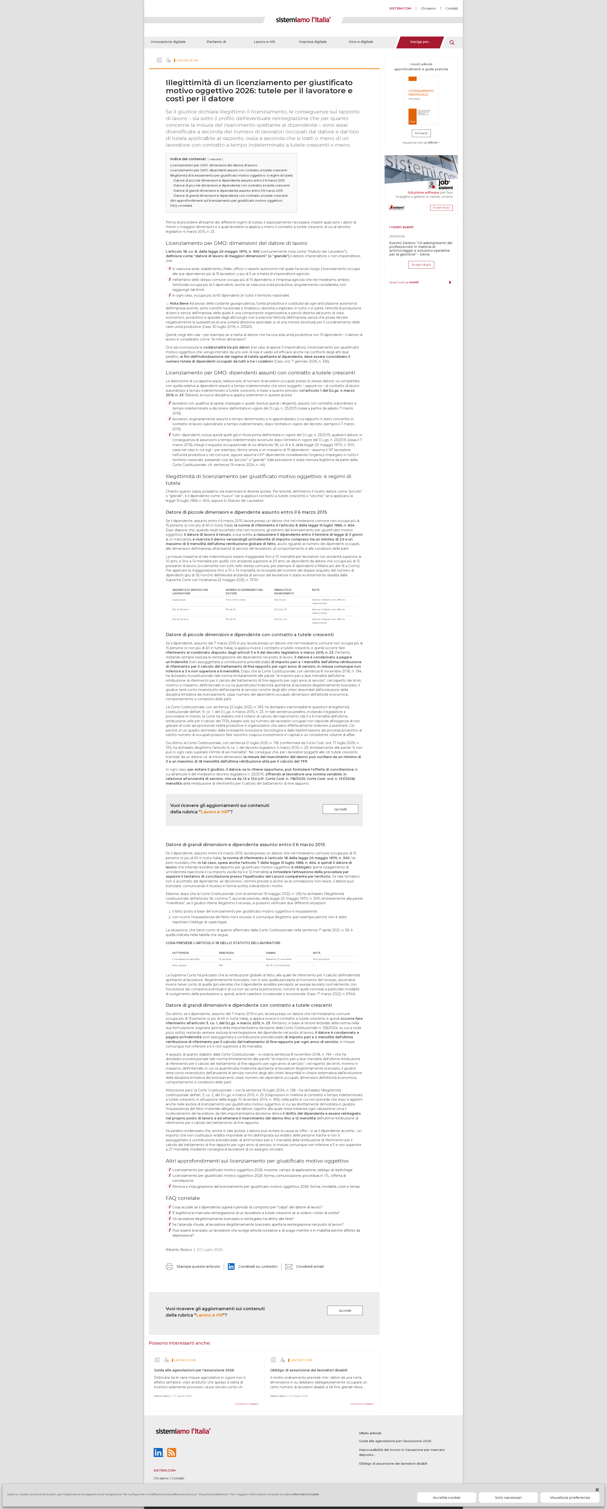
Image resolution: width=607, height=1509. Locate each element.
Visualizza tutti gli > (421, 142)
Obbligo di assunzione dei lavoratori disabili (308, 1370)
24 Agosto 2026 (299, 1395)
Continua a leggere (247, 1403)
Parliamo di (216, 42)
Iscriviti (340, 809)
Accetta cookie (446, 1497)
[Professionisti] (168, 60)
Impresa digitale (313, 42)
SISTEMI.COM (400, 8)
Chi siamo (428, 8)
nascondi (215, 159)
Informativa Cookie (305, 1494)
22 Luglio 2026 (210, 1249)
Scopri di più (421, 264)
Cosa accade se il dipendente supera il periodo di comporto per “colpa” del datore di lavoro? (247, 1207)
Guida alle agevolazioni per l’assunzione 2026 (194, 1370)
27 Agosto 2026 (183, 1395)
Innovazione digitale (168, 42)
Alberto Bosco (179, 1249)
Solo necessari (508, 1497)
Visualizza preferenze (570, 1497)
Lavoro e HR (264, 42)
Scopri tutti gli (404, 282)
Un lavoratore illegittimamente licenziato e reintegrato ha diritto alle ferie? (233, 1219)
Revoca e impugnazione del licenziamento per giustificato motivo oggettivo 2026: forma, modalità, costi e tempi (266, 1186)
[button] (597, 1489)
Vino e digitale (361, 42)
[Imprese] (159, 60)
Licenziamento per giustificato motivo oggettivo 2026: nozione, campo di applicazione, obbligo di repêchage (262, 1170)
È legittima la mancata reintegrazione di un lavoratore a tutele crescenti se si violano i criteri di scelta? (256, 1213)
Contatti (452, 8)
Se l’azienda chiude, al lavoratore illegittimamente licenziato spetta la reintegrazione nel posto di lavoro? (258, 1224)
